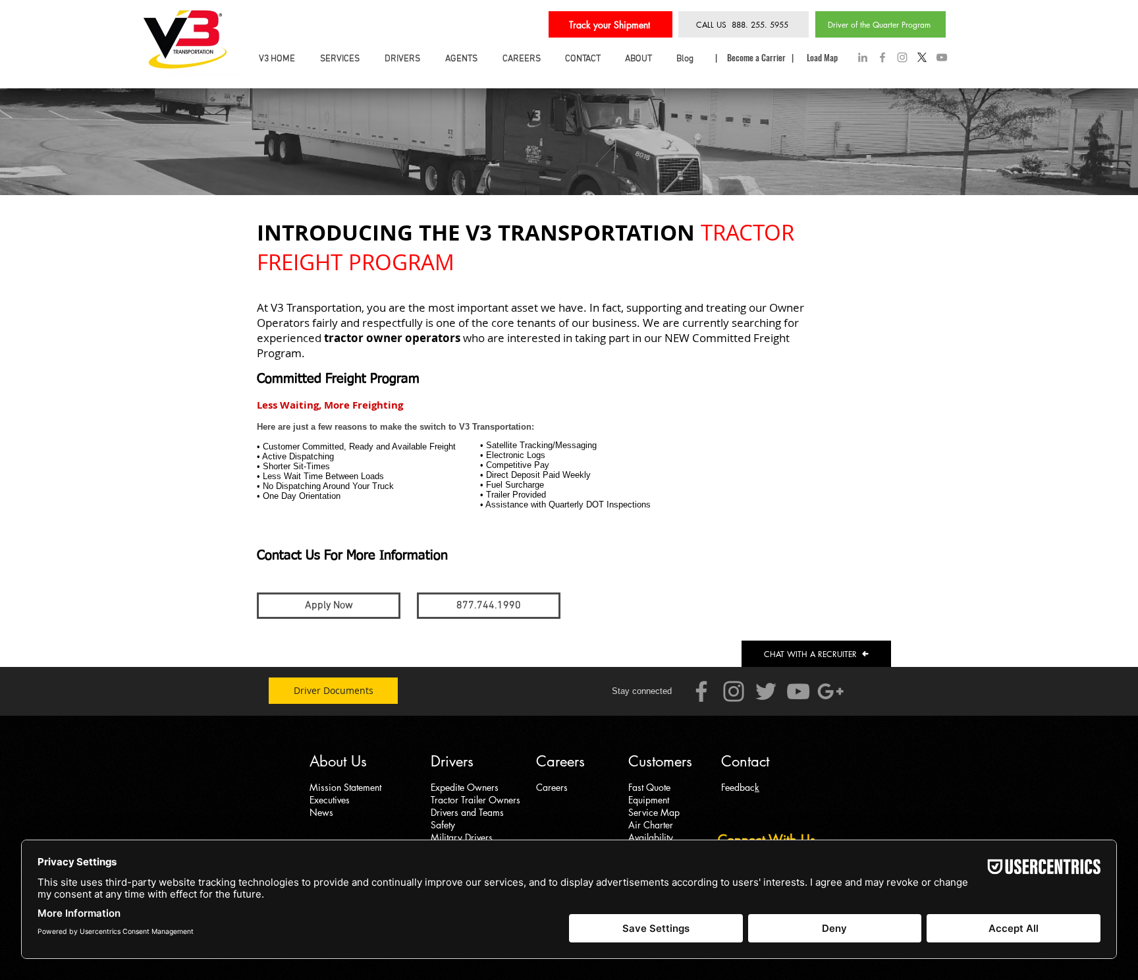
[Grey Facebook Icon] (882, 57)
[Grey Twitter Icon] (766, 691)
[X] (922, 57)
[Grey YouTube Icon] (941, 57)
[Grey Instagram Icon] (902, 57)
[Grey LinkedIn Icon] (862, 57)
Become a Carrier (757, 57)
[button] (488, 605)
